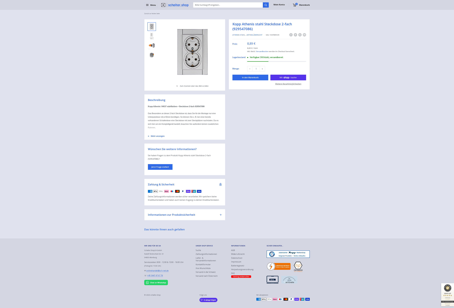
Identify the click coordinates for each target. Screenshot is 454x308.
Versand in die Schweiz (206, 272)
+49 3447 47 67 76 (155, 275)
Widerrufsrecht (238, 254)
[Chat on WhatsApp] (156, 280)
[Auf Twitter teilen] (300, 35)
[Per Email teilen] (304, 35)
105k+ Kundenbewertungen (447, 301)
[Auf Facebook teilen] (291, 35)
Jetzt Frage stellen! (160, 167)
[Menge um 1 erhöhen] (262, 68)
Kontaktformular (203, 264)
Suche (198, 250)
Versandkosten (262, 51)
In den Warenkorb (250, 77)
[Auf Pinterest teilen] (295, 35)
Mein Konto (279, 4)
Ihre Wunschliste (203, 268)
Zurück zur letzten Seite (152, 14)
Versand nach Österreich (207, 276)
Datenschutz (236, 258)
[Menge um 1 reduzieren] (249, 68)
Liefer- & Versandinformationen (206, 259)
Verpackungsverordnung (242, 269)
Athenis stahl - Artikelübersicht (247, 35)
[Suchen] (266, 5)
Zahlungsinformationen (206, 254)
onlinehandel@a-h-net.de (157, 270)
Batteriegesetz (237, 265)
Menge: (235, 68)
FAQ (233, 273)
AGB (233, 250)
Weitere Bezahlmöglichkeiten (288, 84)
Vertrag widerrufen (241, 276)
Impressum (236, 261)
